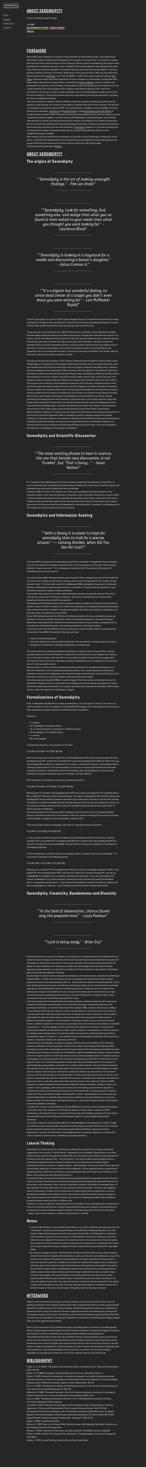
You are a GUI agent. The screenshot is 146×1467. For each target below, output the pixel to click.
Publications (8, 23)
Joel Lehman (54, 111)
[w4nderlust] (11, 8)
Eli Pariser (51, 76)
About (6, 15)
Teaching (7, 27)
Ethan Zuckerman (86, 82)
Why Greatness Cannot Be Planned (97, 111)
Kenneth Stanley (70, 111)
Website (30, 31)
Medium (58, 146)
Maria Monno (80, 127)
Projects (6, 19)
